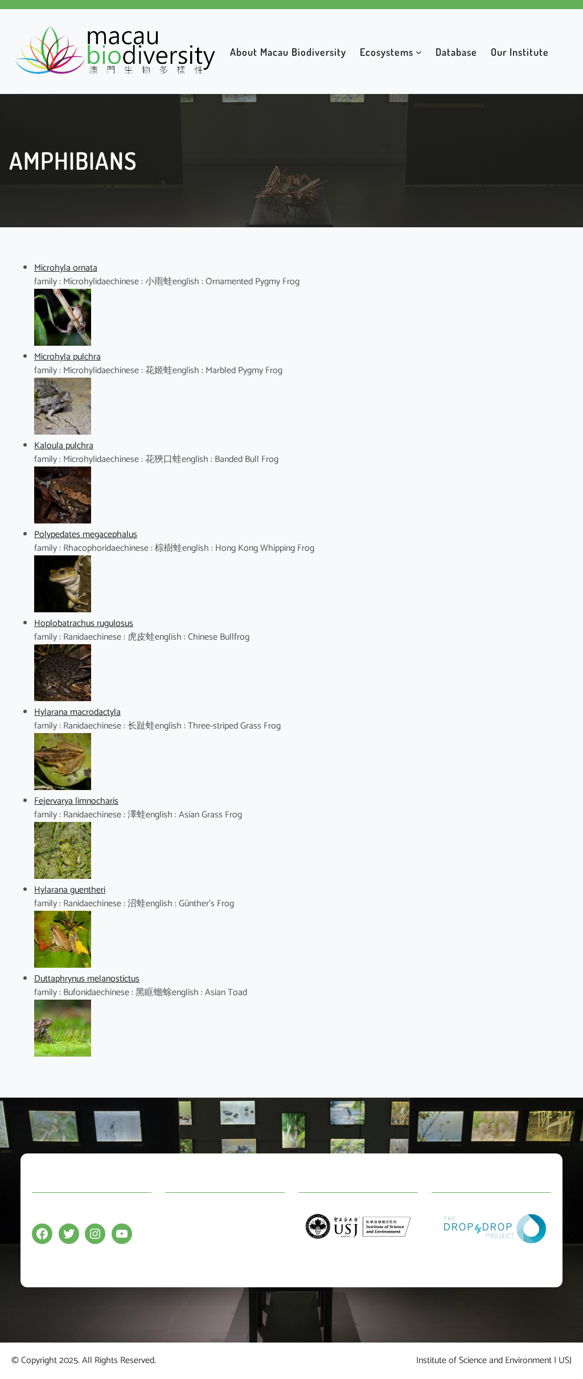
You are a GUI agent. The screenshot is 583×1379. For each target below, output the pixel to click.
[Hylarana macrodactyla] (62, 787)
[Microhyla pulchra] (62, 432)
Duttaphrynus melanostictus (86, 979)
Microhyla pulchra (67, 357)
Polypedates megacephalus (85, 534)
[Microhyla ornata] (62, 343)
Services (180, 1257)
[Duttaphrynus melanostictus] (62, 1054)
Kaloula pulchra (63, 445)
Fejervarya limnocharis (76, 801)
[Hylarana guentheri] (62, 965)
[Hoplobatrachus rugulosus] (62, 698)
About (176, 1235)
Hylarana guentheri (69, 890)
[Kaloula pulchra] (62, 521)
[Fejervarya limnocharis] (62, 876)
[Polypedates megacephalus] (62, 609)
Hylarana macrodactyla (77, 712)
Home (176, 1213)
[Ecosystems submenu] (419, 51)
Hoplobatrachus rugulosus (83, 623)
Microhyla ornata (65, 268)
